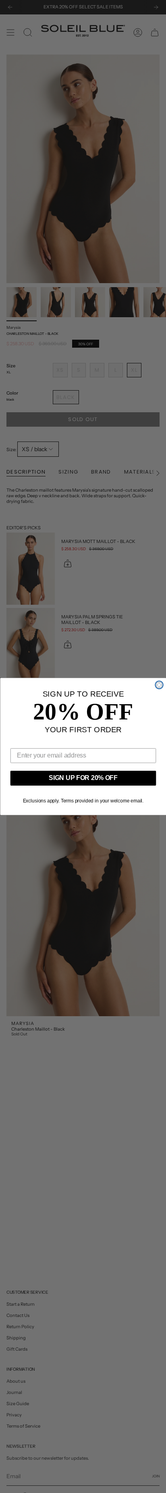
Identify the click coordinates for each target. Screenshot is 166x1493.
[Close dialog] (159, 685)
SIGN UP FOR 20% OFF (83, 778)
